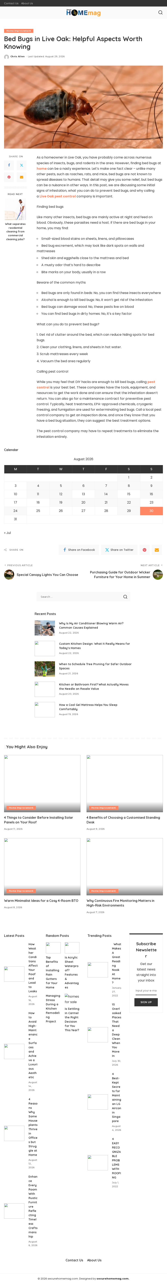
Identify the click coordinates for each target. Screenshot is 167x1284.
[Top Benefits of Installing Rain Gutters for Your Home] (53, 947)
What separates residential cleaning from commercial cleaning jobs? (15, 231)
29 (129, 510)
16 (151, 494)
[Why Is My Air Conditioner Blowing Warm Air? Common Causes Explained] (45, 628)
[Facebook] (9, 165)
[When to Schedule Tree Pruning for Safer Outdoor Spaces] (45, 669)
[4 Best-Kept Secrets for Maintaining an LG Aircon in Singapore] (98, 1102)
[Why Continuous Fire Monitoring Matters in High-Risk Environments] (125, 866)
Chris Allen (17, 56)
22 (129, 502)
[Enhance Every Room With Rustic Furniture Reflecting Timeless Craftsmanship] (14, 1211)
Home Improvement (19, 30)
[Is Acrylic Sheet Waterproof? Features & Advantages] (72, 947)
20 (83, 502)
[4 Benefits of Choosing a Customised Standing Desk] (125, 783)
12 (60, 494)
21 (106, 502)
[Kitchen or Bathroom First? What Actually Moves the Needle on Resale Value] (45, 689)
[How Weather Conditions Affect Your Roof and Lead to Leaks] (14, 974)
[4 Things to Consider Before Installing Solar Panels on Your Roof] (42, 783)
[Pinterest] (9, 177)
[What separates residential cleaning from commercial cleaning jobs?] (15, 209)
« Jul (7, 532)
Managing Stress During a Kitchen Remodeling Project (53, 1008)
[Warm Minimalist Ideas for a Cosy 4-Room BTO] (42, 866)
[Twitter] (21, 165)
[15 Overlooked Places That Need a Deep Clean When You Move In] (98, 1034)
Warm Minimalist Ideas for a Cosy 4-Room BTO (41, 901)
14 (106, 494)
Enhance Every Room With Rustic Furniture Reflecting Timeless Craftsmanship (33, 1206)
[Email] (21, 177)
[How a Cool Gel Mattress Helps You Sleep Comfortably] (45, 709)
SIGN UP (146, 1002)
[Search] (160, 13)
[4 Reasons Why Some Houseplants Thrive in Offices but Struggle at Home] (14, 1133)
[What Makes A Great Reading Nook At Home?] (98, 969)
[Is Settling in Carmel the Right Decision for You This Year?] (72, 999)
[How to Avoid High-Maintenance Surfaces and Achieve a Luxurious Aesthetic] (14, 1051)
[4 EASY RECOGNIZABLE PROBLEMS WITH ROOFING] (98, 1162)
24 (15, 510)
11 (38, 494)
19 (60, 502)
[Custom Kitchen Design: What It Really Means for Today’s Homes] (45, 648)
